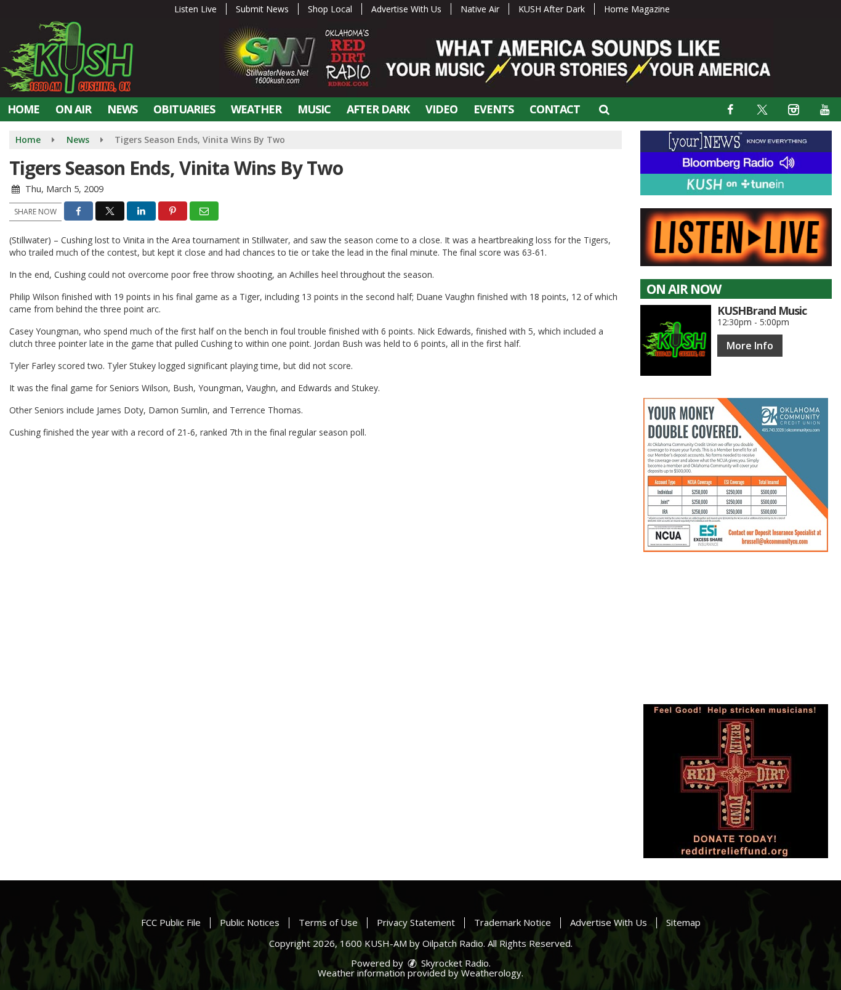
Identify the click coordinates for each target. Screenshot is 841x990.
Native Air (480, 9)
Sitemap (683, 922)
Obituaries (184, 109)
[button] (603, 109)
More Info (749, 345)
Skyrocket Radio (454, 963)
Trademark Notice (512, 922)
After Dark (378, 109)
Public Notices (250, 922)
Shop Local (330, 9)
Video (441, 109)
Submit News (262, 9)
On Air (73, 109)
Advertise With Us (406, 9)
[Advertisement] (735, 475)
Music (314, 109)
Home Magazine (637, 9)
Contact (554, 109)
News (122, 109)
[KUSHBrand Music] (675, 340)
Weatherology (491, 973)
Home (23, 109)
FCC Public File (171, 922)
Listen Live (195, 9)
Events (493, 109)
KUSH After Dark (551, 9)
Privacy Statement (416, 922)
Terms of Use (328, 922)
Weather (256, 109)
